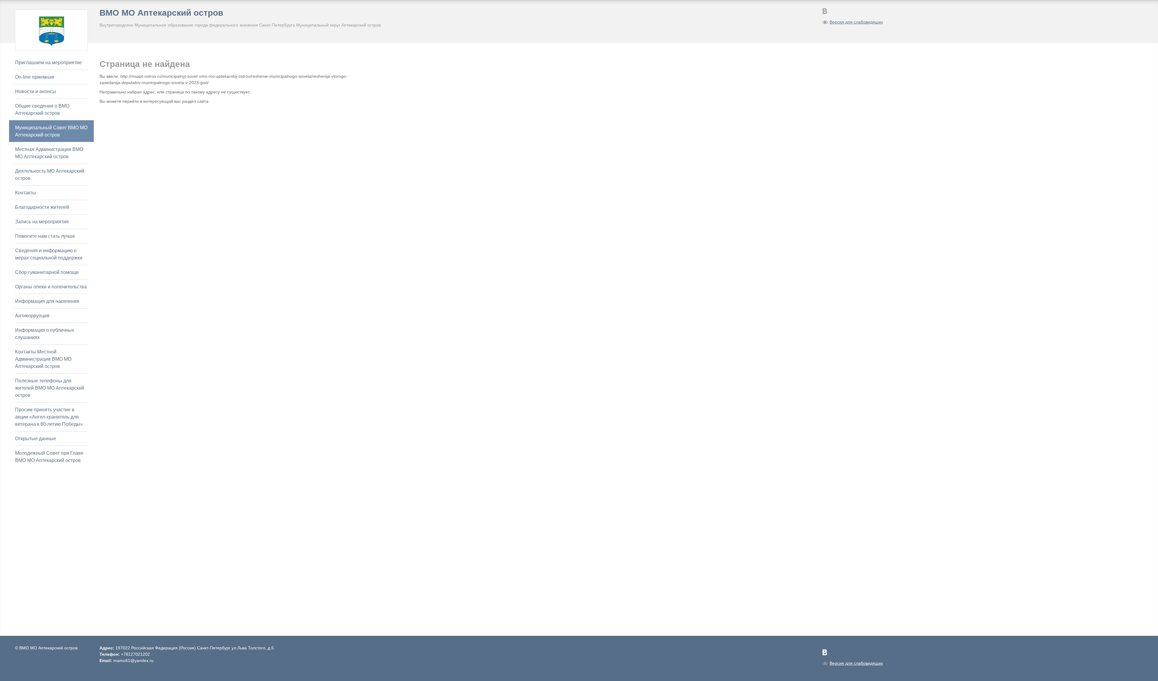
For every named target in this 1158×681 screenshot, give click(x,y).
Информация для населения (47, 301)
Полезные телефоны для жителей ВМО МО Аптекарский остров (49, 388)
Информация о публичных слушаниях (44, 334)
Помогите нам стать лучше (45, 236)
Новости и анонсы (35, 91)
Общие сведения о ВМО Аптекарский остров (42, 109)
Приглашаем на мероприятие (48, 62)
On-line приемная (34, 77)
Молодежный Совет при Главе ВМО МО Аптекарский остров (49, 456)
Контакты (25, 192)
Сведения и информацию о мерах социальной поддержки (48, 254)
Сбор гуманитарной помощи (47, 272)
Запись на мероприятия (42, 221)
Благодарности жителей (42, 207)
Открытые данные (35, 438)
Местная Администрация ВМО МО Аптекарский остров (49, 153)
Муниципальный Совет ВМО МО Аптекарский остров (51, 131)
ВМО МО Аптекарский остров (161, 12)
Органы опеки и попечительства (51, 286)
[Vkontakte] (825, 11)
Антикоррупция (32, 315)
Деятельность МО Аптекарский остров (49, 174)
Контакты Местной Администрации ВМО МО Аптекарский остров (43, 359)
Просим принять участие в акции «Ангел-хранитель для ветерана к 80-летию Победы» (49, 417)
